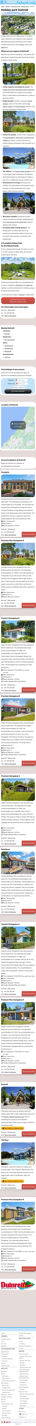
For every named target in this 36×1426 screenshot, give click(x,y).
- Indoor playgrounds (8, 1390)
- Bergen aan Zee (24, 1360)
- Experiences (5, 1392)
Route (21, 1341)
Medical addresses (25, 1346)
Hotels (3, 1363)
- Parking (22, 1344)
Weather (4, 1346)
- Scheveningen (24, 1399)
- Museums (5, 1376)
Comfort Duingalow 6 (10, 618)
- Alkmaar (22, 1365)
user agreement (14, 1422)
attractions (19, 285)
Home (3, 1333)
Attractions (4, 1383)
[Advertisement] (18, 322)
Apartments (5, 1352)
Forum (21, 1348)
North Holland (23, 1354)
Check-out (11, 383)
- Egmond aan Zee (25, 1367)
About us (22, 1411)
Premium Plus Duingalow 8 (12, 540)
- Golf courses (5, 1413)
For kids (3, 1344)
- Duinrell (4, 1361)
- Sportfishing (5, 1418)
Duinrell (4, 1084)
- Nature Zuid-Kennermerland (24, 1377)
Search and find (19, 391)
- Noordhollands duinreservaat (24, 1370)
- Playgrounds (5, 1388)
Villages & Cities (6, 1397)
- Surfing (4, 1415)
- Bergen (22, 1363)
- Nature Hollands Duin (26, 1394)
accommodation (9, 137)
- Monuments (5, 1378)
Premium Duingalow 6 (10, 696)
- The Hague (23, 1401)
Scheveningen (20, 106)
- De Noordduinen (7, 1359)
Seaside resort (6, 1339)
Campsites (4, 1354)
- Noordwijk (22, 1396)
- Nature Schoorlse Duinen (25, 1357)
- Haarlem (22, 1382)
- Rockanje (22, 1405)
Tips (2, 1341)
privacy (21, 1422)
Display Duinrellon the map (19, 425)
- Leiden (21, 1389)
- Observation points (8, 1381)
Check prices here (18, 300)
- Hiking (3, 1408)
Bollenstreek (23, 1392)
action (22, 44)
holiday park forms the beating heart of (18, 90)
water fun (4, 47)
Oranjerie (5, 472)
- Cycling (4, 1406)
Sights (3, 1374)
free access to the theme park (17, 222)
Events (21, 1335)
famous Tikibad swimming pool (14, 1117)
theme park (19, 137)
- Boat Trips (5, 1385)
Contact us (22, 1417)
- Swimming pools (7, 1404)
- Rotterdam (23, 1403)
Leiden (10, 106)
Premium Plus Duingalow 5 (12, 1000)
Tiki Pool (4, 1140)
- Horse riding (5, 1411)
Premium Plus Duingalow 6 (12, 1199)
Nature (3, 1399)
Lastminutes (5, 1366)
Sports (3, 1401)
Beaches (4, 1371)
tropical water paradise (22, 171)
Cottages (4, 1356)
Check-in (11, 380)
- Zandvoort (23, 1385)
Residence (5, 849)
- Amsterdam (23, 1380)
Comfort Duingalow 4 (10, 924)
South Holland (23, 1387)
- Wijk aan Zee (23, 1374)
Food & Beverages (25, 1333)
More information (10, 316)
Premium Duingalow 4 (10, 776)
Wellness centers (6, 1394)
